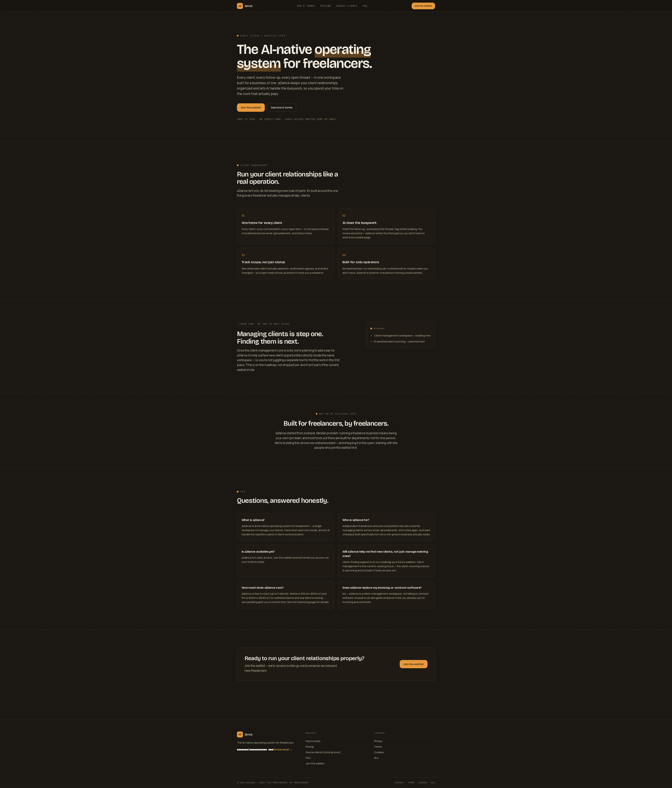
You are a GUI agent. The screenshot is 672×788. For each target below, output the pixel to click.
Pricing (325, 5)
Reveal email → (282, 749)
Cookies (379, 752)
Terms (378, 746)
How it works (306, 5)
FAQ (365, 5)
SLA (376, 757)
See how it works (281, 107)
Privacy (378, 741)
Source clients (346, 5)
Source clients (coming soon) (323, 752)
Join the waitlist (423, 5)
